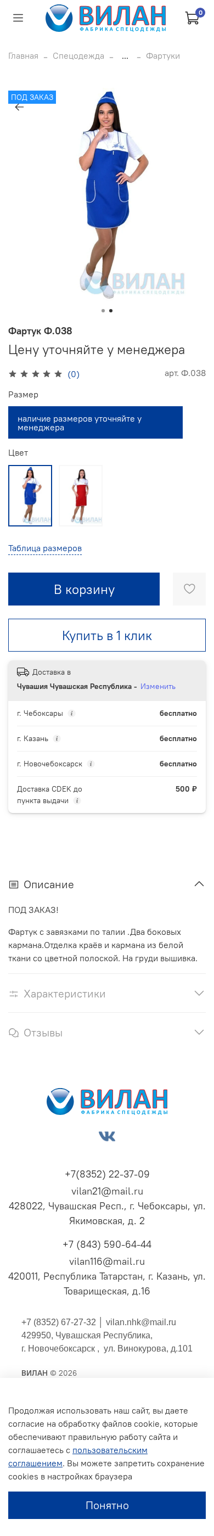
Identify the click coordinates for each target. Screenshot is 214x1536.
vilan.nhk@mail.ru (141, 1322)
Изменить (158, 686)
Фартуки (163, 55)
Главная (23, 55)
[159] (81, 495)
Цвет (18, 452)
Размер (23, 394)
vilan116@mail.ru (107, 1261)
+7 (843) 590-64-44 (107, 1244)
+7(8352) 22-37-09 (107, 1174)
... (125, 55)
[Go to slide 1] (103, 310)
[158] (30, 495)
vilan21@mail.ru (107, 1191)
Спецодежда (78, 55)
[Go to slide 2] (110, 310)
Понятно (107, 1505)
